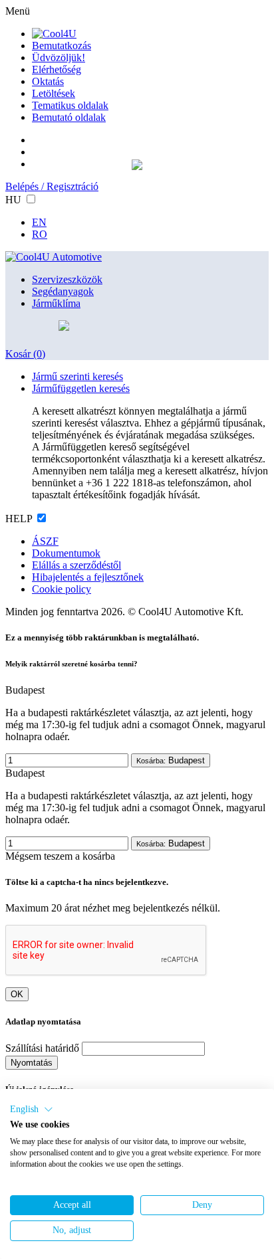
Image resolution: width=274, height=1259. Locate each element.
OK (17, 994)
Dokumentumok (66, 553)
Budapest (170, 760)
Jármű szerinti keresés (77, 376)
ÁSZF (45, 541)
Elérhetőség (56, 69)
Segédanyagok (63, 291)
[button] (31, 1109)
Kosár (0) (25, 353)
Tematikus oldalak (70, 105)
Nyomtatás (32, 1063)
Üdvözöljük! (58, 57)
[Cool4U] (54, 33)
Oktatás (48, 81)
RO (39, 234)
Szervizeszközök (67, 279)
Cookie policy (61, 589)
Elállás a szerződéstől (76, 565)
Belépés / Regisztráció (51, 186)
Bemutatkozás (61, 45)
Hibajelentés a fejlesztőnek (88, 577)
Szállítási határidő (42, 1048)
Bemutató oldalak (69, 117)
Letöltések (53, 93)
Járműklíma (56, 303)
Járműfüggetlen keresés (81, 388)
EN (39, 222)
